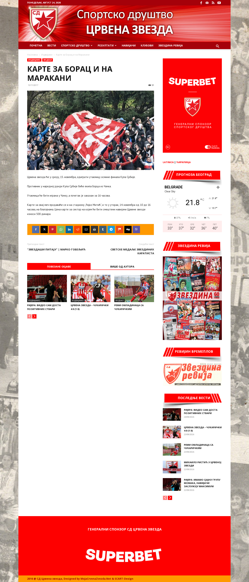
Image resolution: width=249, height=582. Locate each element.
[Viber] (136, 229)
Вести (51, 45)
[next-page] (34, 316)
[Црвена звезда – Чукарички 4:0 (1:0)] (90, 288)
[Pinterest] (52, 229)
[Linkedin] (69, 229)
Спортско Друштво (75, 45)
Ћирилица (183, 162)
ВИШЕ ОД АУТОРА (122, 266)
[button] (217, 46)
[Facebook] (201, 2)
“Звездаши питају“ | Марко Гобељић (56, 249)
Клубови (147, 45)
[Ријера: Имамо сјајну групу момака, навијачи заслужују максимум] (172, 484)
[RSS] (213, 2)
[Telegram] (111, 229)
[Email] (86, 229)
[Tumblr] (102, 229)
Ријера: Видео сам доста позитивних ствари (200, 411)
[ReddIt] (77, 229)
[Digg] (128, 229)
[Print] (94, 229)
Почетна (36, 45)
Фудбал (47, 60)
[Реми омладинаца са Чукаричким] (134, 288)
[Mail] (207, 2)
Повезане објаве (59, 266)
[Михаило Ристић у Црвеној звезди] (172, 467)
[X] (44, 229)
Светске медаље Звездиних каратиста (132, 251)
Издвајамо (46, 54)
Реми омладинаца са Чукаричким (198, 446)
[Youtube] (219, 2)
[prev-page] (29, 316)
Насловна (32, 54)
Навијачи (129, 45)
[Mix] (119, 229)
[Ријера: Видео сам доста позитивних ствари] (47, 288)
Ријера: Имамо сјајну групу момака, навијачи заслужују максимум (202, 483)
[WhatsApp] (61, 229)
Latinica (168, 162)
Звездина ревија (170, 45)
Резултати (106, 45)
